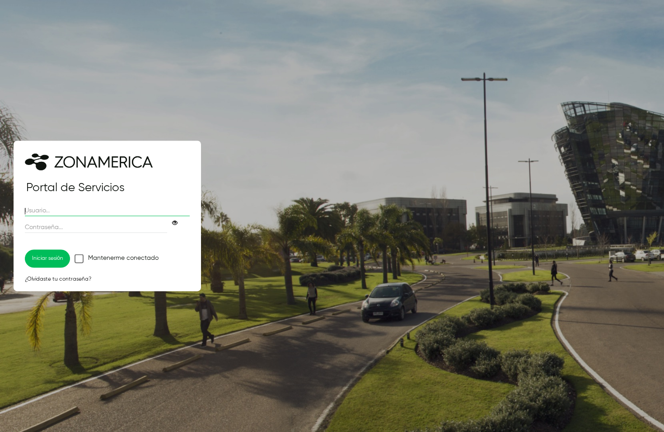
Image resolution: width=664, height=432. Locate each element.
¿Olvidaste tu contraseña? (58, 279)
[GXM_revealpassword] (172, 223)
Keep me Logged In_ (79, 258)
